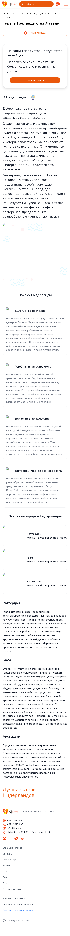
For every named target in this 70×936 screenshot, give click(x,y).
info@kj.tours (14, 828)
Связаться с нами (12, 889)
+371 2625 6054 (15, 820)
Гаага (7, 660)
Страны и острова (25, 13)
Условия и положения (14, 898)
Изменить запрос (35, 80)
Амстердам (11, 736)
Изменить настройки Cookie (18, 910)
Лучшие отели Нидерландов (19, 792)
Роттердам (11, 603)
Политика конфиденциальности (20, 904)
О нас (6, 883)
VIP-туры (7, 853)
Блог (5, 877)
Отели (6, 871)
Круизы (7, 865)
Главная (7, 13)
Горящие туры (10, 859)
